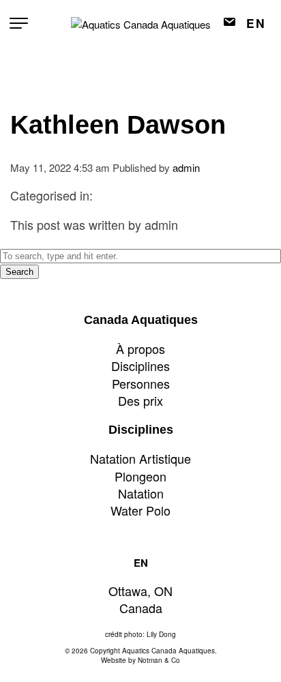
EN (256, 22)
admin (186, 167)
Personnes (141, 383)
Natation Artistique (140, 458)
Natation (141, 493)
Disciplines (140, 365)
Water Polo (140, 510)
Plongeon (140, 476)
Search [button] (19, 272)
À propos (140, 348)
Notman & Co (159, 660)
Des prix (140, 400)
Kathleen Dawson (118, 124)
